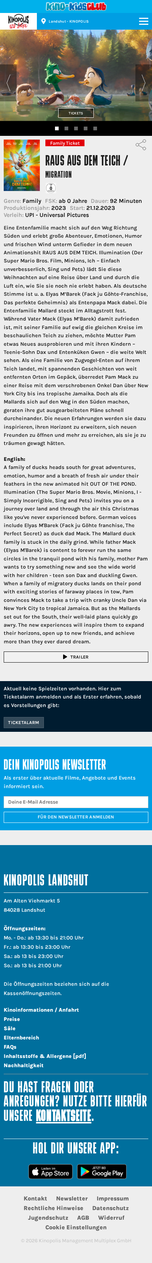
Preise (12, 1019)
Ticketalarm (23, 722)
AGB (83, 1217)
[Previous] (8, 82)
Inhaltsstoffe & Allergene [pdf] (45, 1056)
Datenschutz (110, 1208)
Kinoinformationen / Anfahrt (41, 1010)
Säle (9, 1028)
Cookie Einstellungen (76, 1227)
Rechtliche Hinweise (53, 1208)
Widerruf (111, 1217)
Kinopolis (18, 21)
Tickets (76, 113)
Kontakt (35, 1198)
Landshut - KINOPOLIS (69, 21)
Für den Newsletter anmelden (76, 817)
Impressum (113, 1198)
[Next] (143, 82)
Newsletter (72, 1198)
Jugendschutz (48, 1217)
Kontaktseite (63, 1117)
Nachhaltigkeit (24, 1065)
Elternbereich (21, 1038)
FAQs (10, 1047)
